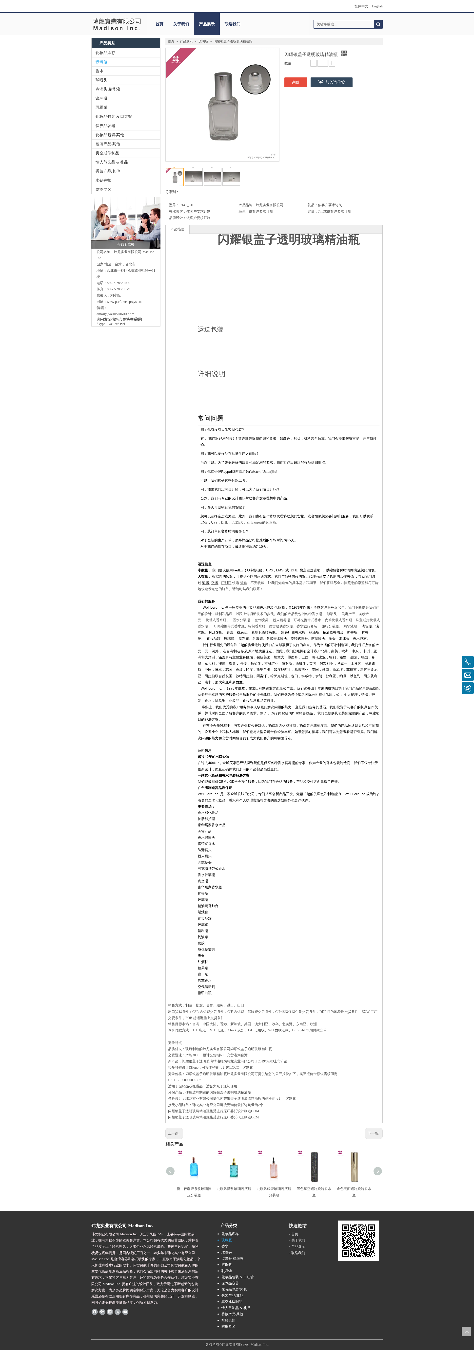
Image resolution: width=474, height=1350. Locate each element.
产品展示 (207, 24)
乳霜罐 (101, 107)
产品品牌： (247, 205)
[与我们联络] (125, 223)
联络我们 (232, 24)
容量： (313, 211)
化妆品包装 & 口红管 (114, 116)
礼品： (313, 205)
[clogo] (116, 24)
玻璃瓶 (101, 62)
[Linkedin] (110, 1311)
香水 (99, 71)
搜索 (378, 24)
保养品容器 (105, 126)
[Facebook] (95, 1311)
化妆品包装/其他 (110, 135)
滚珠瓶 (101, 98)
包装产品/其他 (108, 144)
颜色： (243, 211)
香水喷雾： (177, 211)
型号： (174, 205)
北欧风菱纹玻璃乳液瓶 (234, 1189)
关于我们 (181, 24)
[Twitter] (118, 1311)
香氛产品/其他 (108, 171)
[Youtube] (125, 1311)
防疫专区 (103, 189)
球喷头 (101, 80)
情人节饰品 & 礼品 (112, 162)
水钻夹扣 (103, 180)
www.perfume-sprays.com (125, 302)
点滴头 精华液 (108, 89)
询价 (296, 82)
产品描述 (177, 229)
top (466, 1331)
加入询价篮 (335, 82)
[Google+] (102, 1311)
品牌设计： (177, 218)
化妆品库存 (105, 53)
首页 (159, 24)
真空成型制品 (107, 153)
